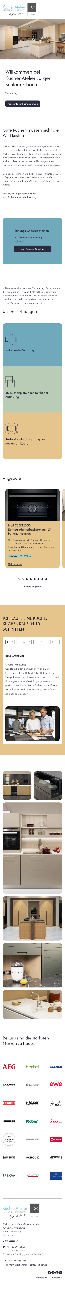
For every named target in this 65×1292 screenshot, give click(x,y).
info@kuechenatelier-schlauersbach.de (28, 1264)
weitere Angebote (32, 586)
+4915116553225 (17, 1260)
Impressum (41, 1277)
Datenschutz (56, 1277)
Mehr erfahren (15, 563)
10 (57, 642)
